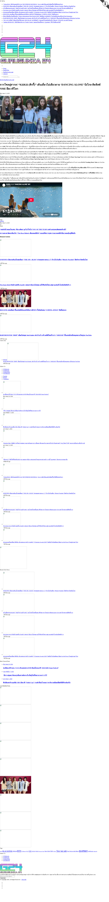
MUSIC (2, 80)
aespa (1, 851)
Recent (5, 377)
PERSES (37, 851)
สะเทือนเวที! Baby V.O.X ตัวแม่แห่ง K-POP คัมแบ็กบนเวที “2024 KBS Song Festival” (26, 394)
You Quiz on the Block (73, 851)
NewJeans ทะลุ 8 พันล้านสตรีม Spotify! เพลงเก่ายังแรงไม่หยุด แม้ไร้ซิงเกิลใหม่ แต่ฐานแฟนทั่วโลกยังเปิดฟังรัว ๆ (33, 10)
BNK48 (15, 851)
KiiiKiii (2, 221)
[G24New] (26, 63)
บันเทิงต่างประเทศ (8, 72)
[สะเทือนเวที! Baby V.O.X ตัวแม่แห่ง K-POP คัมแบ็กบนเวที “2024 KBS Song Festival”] (12, 392)
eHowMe (24, 879)
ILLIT (27, 851)
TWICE (54, 851)
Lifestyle (5, 74)
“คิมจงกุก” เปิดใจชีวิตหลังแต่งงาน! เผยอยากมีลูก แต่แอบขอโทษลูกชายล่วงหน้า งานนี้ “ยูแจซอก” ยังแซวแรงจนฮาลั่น (35, 459)
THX (51, 851)
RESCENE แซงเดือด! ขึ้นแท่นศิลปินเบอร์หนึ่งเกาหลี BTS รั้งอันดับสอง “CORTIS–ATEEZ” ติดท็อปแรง (30, 14)
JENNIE (33, 851)
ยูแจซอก (83, 851)
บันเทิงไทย (6, 70)
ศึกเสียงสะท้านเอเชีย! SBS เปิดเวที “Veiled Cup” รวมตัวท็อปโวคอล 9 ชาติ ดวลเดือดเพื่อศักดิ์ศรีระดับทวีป (31, 427)
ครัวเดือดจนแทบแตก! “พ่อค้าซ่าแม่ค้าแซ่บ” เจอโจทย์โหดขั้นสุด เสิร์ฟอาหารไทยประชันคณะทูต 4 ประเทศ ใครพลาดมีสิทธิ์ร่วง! (38, 8)
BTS (19, 851)
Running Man (41, 851)
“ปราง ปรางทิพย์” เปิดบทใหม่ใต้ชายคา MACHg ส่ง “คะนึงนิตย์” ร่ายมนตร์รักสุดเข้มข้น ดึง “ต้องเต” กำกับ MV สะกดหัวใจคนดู (37, 20)
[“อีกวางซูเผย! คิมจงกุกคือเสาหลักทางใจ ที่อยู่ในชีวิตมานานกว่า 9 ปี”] (12, 409)
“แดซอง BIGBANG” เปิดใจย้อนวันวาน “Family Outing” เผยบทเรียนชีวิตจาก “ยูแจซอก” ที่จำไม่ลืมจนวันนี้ (31, 22)
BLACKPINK (7, 851)
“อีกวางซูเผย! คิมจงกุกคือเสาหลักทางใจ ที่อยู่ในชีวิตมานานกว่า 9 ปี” (22, 410)
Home (4, 68)
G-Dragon (24, 851)
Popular (5, 376)
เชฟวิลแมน (90, 851)
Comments (6, 379)
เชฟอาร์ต (95, 851)
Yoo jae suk (61, 851)
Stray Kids (47, 851)
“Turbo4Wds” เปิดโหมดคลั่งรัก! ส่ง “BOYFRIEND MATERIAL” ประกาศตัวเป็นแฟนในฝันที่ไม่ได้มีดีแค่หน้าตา (33, 4)
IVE (30, 851)
